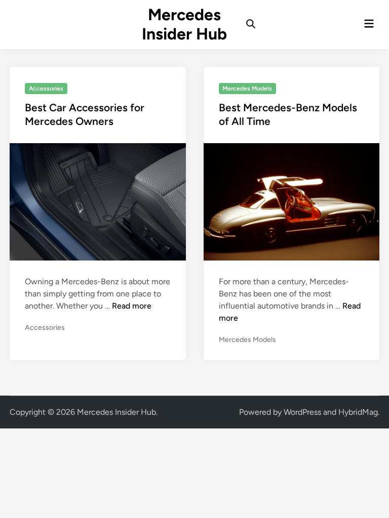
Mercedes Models (247, 88)
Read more (131, 306)
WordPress (302, 412)
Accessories (46, 88)
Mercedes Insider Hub (184, 24)
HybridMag (358, 412)
